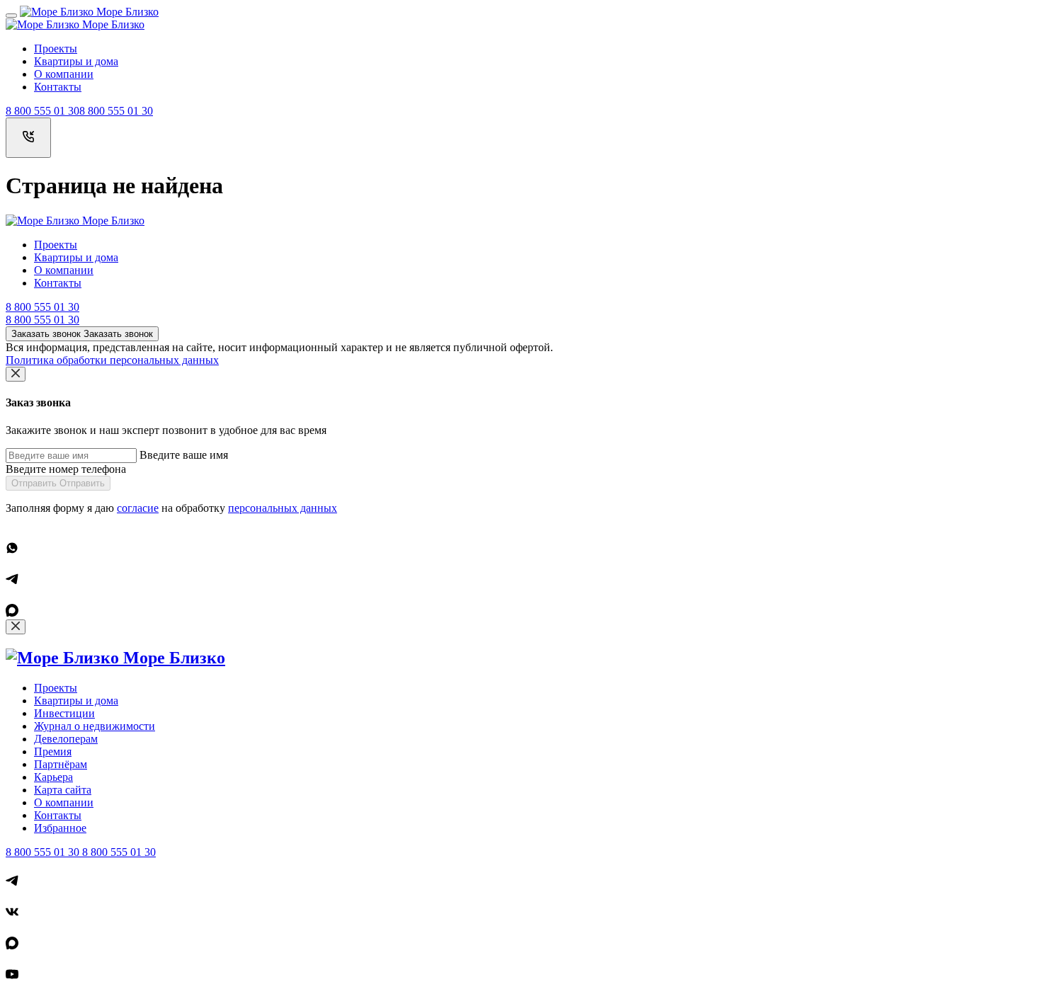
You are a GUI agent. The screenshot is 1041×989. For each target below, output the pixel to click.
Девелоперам (66, 739)
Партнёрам (60, 764)
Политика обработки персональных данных (112, 360)
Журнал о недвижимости (94, 726)
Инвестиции (64, 713)
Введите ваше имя (184, 455)
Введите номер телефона (66, 469)
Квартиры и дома (76, 61)
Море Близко (126, 12)
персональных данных (282, 508)
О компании (63, 74)
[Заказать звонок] (28, 138)
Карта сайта (62, 790)
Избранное (60, 828)
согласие (138, 508)
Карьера (53, 777)
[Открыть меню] (11, 15)
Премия (53, 751)
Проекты (55, 48)
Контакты (57, 87)
